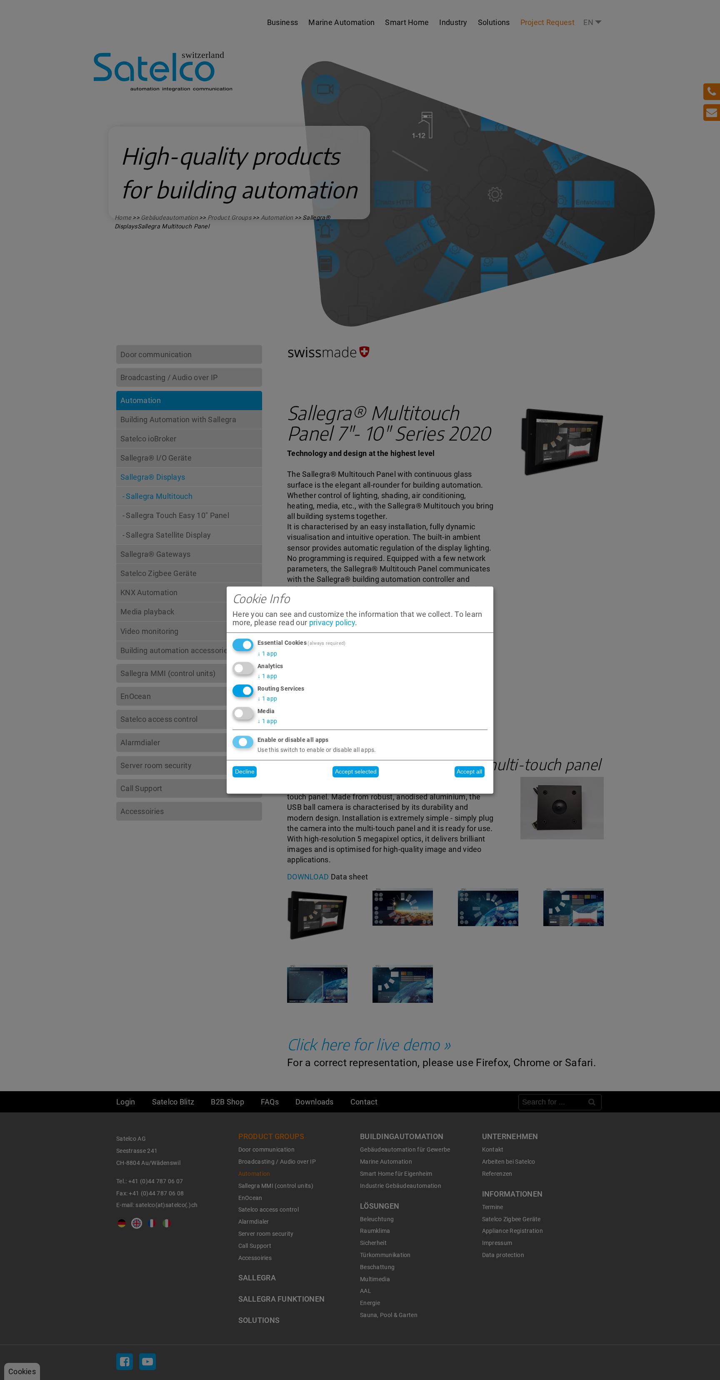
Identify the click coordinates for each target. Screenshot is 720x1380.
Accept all (469, 772)
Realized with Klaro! (360, 785)
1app (267, 654)
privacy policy (332, 622)
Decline (245, 772)
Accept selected (356, 772)
